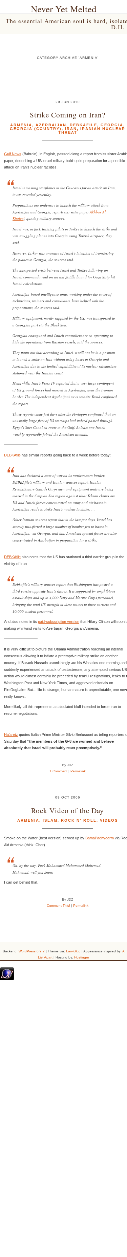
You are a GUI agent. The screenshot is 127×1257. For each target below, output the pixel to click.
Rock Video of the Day (67, 810)
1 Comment (58, 771)
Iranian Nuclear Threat (92, 130)
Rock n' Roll (79, 820)
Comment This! (58, 905)
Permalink (78, 771)
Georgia (112, 125)
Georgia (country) (36, 129)
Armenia (21, 125)
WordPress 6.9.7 (32, 951)
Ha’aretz (11, 734)
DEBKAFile (83, 125)
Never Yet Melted (64, 9)
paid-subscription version (58, 621)
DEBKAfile (12, 455)
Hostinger (81, 957)
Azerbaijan (51, 125)
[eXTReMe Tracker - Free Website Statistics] (7, 979)
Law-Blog (73, 951)
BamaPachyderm (99, 838)
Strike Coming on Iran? (67, 114)
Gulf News (12, 154)
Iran (71, 129)
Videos (109, 820)
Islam (50, 820)
